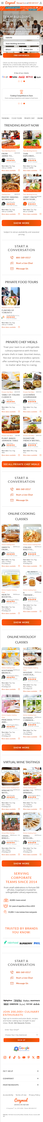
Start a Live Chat (24, 263)
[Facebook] (10, 1057)
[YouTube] (24, 1057)
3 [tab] (24, 81)
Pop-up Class (33, 178)
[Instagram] (5, 1057)
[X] (33, 1057)
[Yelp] (19, 1057)
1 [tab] (19, 81)
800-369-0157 (33, 3)
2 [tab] (21, 81)
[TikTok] (14, 1057)
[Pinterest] (29, 1057)
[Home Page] (10, 3)
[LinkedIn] (38, 1057)
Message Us (20, 3)
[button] (2, 3)
